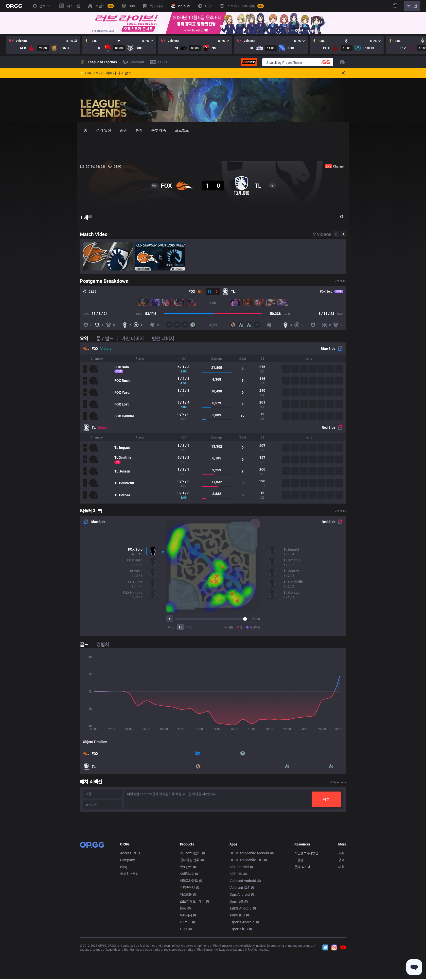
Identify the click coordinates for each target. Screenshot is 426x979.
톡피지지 (186, 915)
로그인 (412, 5)
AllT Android (239, 866)
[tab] (86, 338)
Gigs (183, 929)
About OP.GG (130, 853)
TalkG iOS (237, 915)
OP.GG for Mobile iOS (246, 860)
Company (127, 860)
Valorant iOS (239, 887)
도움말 (298, 860)
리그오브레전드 (190, 853)
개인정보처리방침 (306, 853)
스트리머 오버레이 (192, 901)
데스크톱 (186, 894)
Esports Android (242, 922)
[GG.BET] (249, 62)
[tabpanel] (213, 423)
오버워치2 (187, 873)
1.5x (190, 627)
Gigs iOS (236, 901)
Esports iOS (239, 929)
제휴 (341, 853)
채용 (341, 866)
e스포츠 (185, 922)
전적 (42, 5)
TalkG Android (240, 908)
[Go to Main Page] (14, 6)
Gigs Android (240, 894)
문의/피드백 (302, 866)
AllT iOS (236, 873)
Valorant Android (243, 880)
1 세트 (86, 217)
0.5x (171, 627)
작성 (326, 799)
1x (180, 627)
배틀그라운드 (189, 880)
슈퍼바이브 (187, 887)
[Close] (334, 23)
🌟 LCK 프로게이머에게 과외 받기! (106, 73)
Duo (183, 908)
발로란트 (186, 866)
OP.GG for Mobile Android (249, 853)
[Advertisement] (213, 148)
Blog (123, 866)
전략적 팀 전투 (189, 860)
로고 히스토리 (129, 873)
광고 (341, 860)
